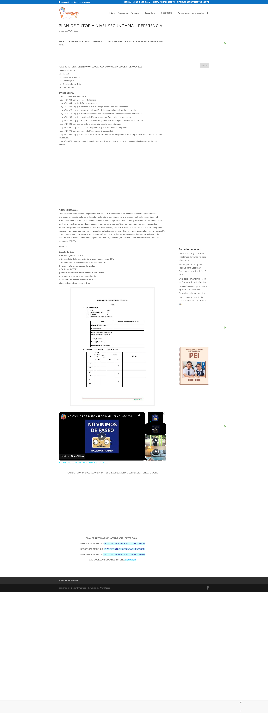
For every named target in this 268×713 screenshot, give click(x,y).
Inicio (112, 13)
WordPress (105, 588)
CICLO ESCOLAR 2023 (68, 30)
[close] (241, 702)
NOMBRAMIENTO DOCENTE (163, 2)
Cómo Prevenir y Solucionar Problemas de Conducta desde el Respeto (193, 257)
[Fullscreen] (163, 421)
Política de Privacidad (69, 580)
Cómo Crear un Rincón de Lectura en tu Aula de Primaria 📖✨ (193, 300)
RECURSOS (166, 13)
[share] (139, 415)
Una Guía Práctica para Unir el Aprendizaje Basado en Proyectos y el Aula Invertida (193, 289)
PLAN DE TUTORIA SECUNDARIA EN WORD (124, 543)
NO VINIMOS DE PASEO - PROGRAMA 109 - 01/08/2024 (100, 416)
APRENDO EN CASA (141, 2)
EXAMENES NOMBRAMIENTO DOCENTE (193, 2)
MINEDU (127, 2)
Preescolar (123, 13)
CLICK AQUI (130, 560)
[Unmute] (150, 421)
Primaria (135, 13)
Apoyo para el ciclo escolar (191, 13)
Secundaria (149, 13)
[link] (63, 417)
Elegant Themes (78, 588)
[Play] (147, 421)
